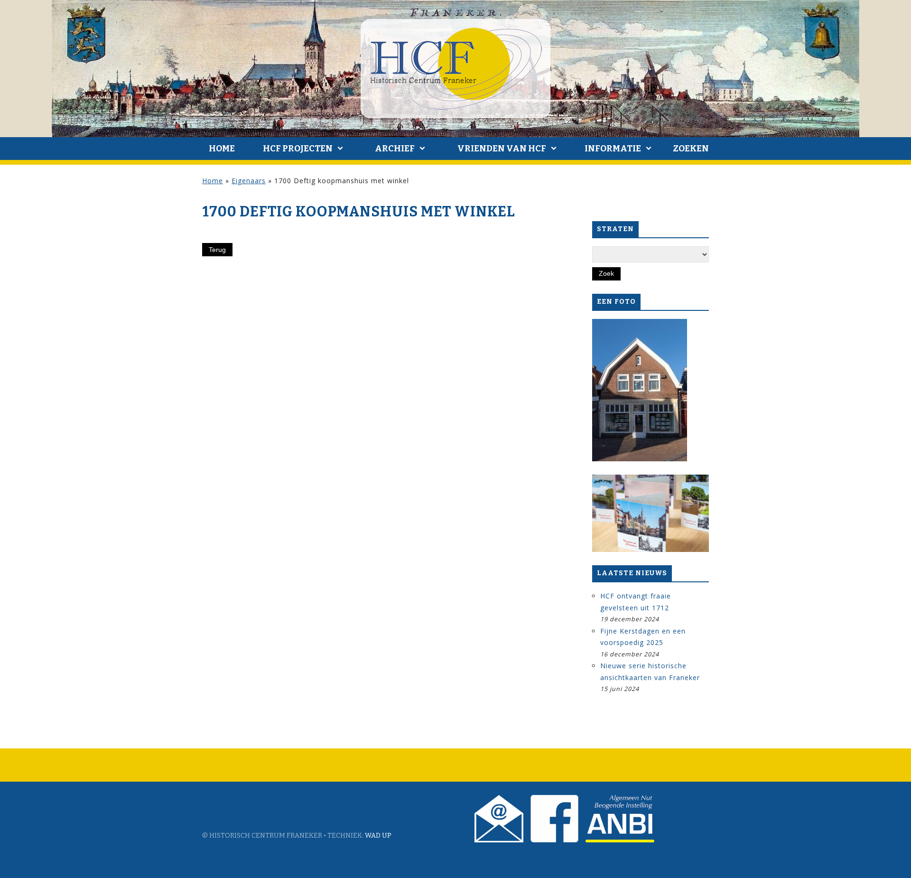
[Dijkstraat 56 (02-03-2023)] (639, 390)
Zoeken (691, 148)
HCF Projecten (298, 148)
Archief (395, 148)
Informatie (613, 148)
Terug (217, 249)
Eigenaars (249, 180)
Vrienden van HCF (501, 148)
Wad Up (378, 835)
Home (222, 148)
